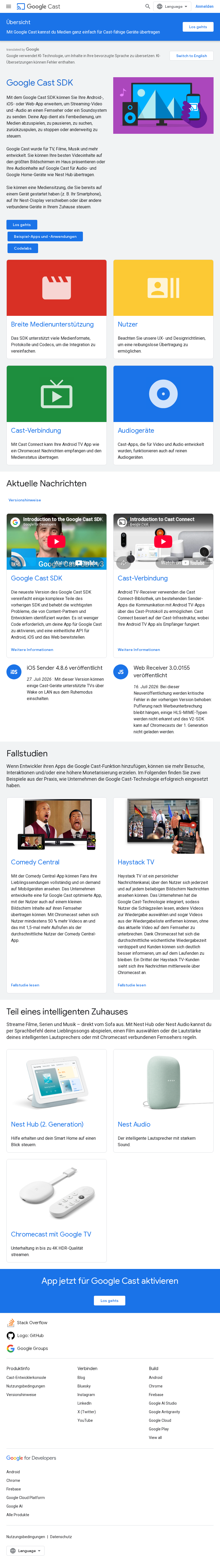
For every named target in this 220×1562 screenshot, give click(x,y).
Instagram (86, 1395)
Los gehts (198, 26)
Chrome (156, 1386)
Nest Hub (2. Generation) (47, 1124)
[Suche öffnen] (148, 6)
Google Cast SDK (39, 82)
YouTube (85, 1420)
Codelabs (23, 248)
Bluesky (84, 1386)
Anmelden (205, 6)
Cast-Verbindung (36, 431)
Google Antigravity (164, 1412)
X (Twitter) (87, 1412)
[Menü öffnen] (8, 6)
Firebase (156, 1395)
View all (155, 1437)
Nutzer (128, 324)
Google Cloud (160, 1420)
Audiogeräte (136, 431)
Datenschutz (61, 1537)
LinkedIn (84, 1403)
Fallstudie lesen (25, 985)
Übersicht (18, 22)
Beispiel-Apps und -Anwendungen (45, 236)
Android (155, 1377)
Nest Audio (134, 1124)
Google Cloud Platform (25, 1498)
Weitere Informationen (32, 649)
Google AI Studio (163, 1403)
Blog (81, 1377)
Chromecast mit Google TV (51, 1234)
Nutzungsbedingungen (25, 1386)
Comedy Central (35, 862)
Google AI (14, 1506)
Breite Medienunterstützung (52, 324)
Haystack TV (136, 862)
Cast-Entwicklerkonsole (26, 1377)
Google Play (159, 1429)
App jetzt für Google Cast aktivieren (110, 1280)
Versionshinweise (25, 500)
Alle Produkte (17, 1515)
